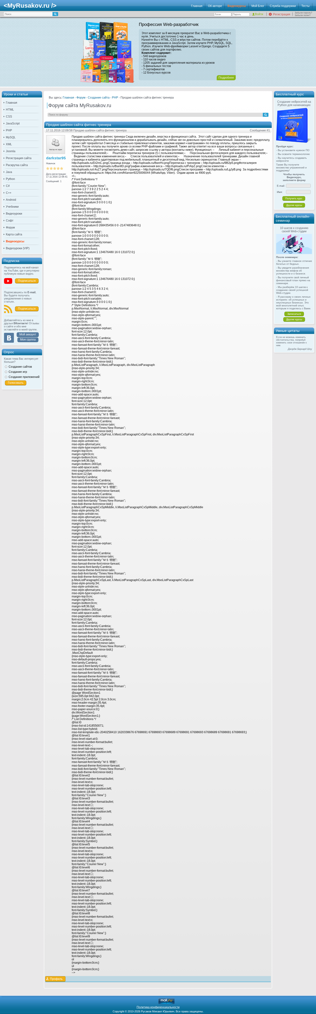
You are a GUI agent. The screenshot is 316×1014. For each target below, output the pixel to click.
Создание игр (18, 371)
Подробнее (226, 77)
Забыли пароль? (303, 12)
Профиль (56, 978)
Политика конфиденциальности (158, 1007)
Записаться (294, 313)
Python (10, 178)
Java (9, 172)
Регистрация (281, 14)
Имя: (280, 192)
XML (9, 144)
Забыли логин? (303, 15)
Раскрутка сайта (17, 165)
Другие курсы (294, 205)
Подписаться (27, 280)
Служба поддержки (283, 5)
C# (8, 185)
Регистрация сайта (18, 158)
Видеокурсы (236, 5)
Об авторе (215, 5)
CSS (9, 116)
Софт (9, 220)
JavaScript (13, 123)
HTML (10, 109)
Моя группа (28, 339)
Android (11, 199)
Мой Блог (257, 5)
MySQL (11, 137)
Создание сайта (99, 97)
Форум (10, 227)
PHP (9, 130)
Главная (196, 5)
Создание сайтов (20, 366)
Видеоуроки (14, 213)
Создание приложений (24, 376)
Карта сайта (14, 234)
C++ (8, 192)
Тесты (305, 5)
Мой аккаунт (27, 334)
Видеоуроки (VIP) (17, 248)
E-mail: (281, 185)
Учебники (12, 206)
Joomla (10, 151)
